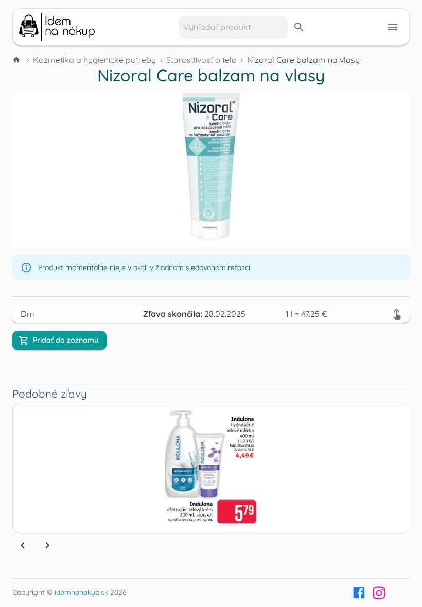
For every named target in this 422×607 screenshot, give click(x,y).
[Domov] (17, 60)
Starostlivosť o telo (201, 60)
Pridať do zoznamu (65, 340)
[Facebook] (359, 593)
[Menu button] (392, 27)
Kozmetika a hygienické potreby (94, 60)
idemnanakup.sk (81, 592)
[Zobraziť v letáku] (397, 314)
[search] (299, 27)
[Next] (47, 545)
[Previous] (22, 545)
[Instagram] (379, 593)
